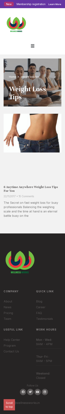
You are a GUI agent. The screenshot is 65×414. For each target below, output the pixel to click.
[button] (32, 46)
